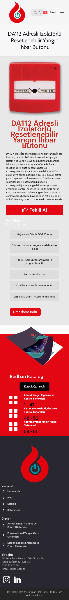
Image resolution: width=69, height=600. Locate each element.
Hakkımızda (13, 491)
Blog (9, 497)
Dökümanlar (15, 224)
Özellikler (13, 220)
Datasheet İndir (25, 312)
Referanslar (13, 510)
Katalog (11, 504)
